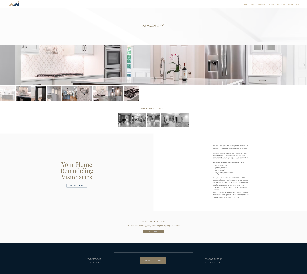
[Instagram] (304, 136)
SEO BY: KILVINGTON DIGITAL (213, 259)
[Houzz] (304, 140)
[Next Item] (304, 65)
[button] (271, 4)
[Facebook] (304, 133)
